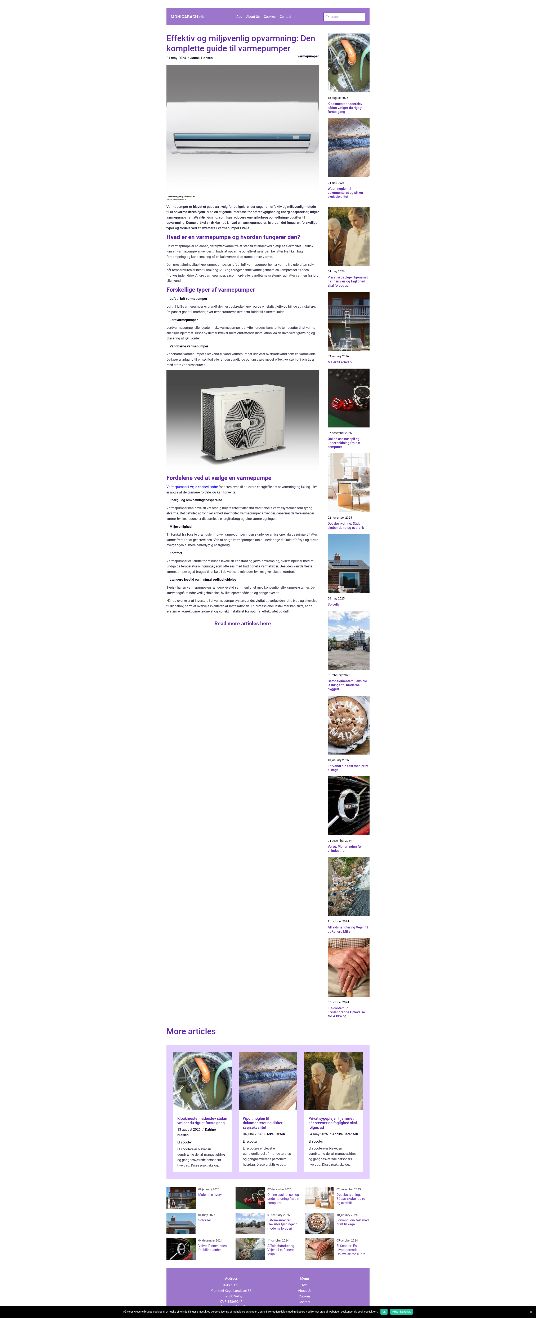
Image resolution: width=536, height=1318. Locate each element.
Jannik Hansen (201, 58)
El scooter (184, 1142)
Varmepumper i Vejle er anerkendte (192, 487)
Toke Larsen (276, 1134)
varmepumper (308, 56)
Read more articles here (242, 623)
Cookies (270, 17)
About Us (253, 17)
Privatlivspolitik (401, 1311)
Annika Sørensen (345, 1134)
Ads (239, 17)
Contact (285, 17)
